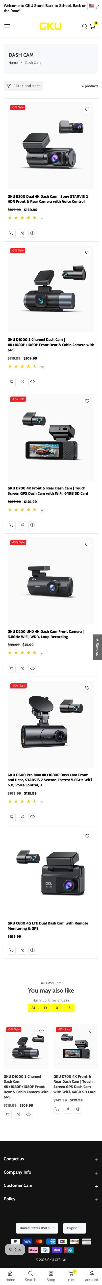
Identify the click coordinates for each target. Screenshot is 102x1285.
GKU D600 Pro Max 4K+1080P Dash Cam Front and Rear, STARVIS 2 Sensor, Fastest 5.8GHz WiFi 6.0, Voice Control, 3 (50, 780)
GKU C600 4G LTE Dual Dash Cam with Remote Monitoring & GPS (48, 926)
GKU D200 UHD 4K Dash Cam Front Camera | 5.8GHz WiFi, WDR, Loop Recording (46, 634)
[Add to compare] (22, 234)
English (72, 1228)
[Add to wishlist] (87, 109)
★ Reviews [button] (97, 647)
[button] (94, 6)
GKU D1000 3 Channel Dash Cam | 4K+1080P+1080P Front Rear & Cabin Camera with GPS (51, 345)
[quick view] (12, 234)
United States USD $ (35, 1228)
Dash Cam (33, 62)
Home (13, 62)
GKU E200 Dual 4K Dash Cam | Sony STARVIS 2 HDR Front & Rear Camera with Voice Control (48, 199)
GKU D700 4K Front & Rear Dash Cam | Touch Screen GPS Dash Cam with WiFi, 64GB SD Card (48, 491)
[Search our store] (86, 26)
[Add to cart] (12, 382)
